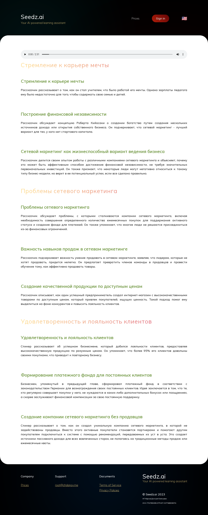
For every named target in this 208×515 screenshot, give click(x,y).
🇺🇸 (184, 18)
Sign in (160, 18)
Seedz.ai (32, 17)
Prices (135, 18)
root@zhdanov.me (66, 485)
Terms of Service (110, 485)
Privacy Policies (109, 490)
